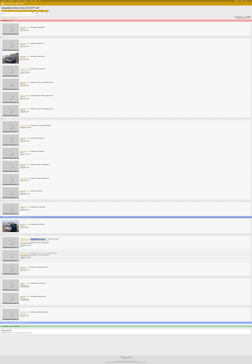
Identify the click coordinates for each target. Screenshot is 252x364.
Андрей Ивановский (25, 59)
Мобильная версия (126, 358)
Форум (125, 357)
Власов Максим (25, 30)
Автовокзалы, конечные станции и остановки (39, 240)
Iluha (23, 154)
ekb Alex (23, 316)
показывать (249, 18)
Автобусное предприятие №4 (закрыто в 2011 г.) (22, 14)
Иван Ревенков (24, 73)
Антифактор (24, 270)
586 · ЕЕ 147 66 (42, 253)
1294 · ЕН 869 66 (42, 238)
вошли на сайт (7, 331)
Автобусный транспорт (14, 3)
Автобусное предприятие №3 (19, 12)
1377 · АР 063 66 (41, 239)
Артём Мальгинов (25, 99)
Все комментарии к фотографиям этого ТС (9, 18)
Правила (130, 357)
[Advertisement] (126, 345)
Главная (121, 357)
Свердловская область (8, 13)
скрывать (244, 16)
